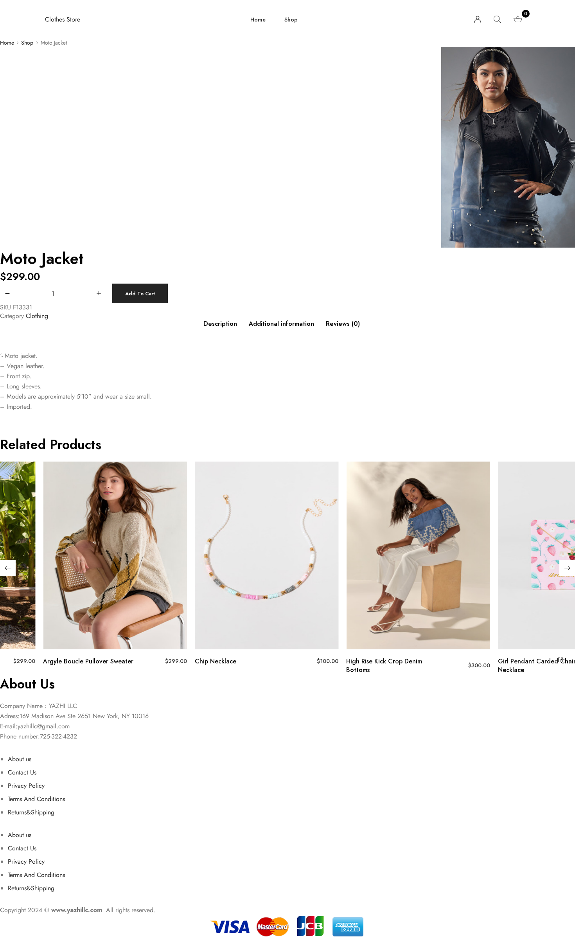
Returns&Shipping (31, 812)
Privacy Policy (26, 785)
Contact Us (22, 772)
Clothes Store (62, 19)
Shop (291, 19)
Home (258, 19)
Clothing (37, 315)
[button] (8, 568)
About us (19, 759)
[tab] (220, 328)
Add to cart (140, 293)
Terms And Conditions (36, 798)
